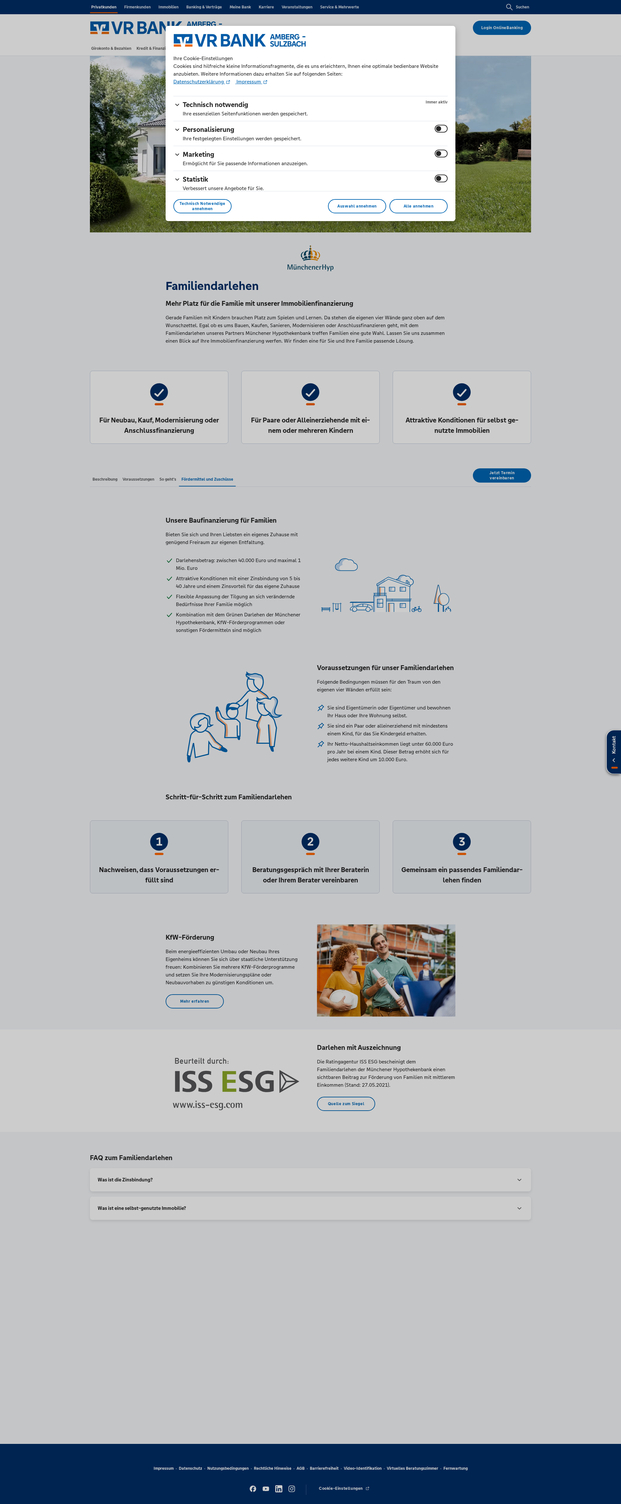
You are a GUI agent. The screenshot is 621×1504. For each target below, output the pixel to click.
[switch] (441, 129)
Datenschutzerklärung (199, 82)
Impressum (248, 82)
